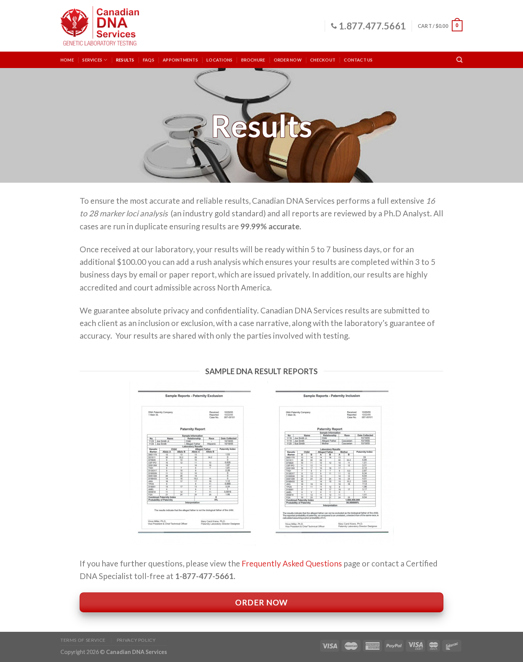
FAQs (148, 59)
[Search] (459, 59)
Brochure (253, 59)
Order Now (288, 59)
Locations (219, 59)
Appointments (180, 59)
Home (67, 59)
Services (92, 59)
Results (125, 59)
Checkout (322, 59)
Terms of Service (83, 640)
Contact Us (358, 59)
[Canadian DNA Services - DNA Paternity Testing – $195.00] (99, 25)
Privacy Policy (136, 640)
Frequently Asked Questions (292, 563)
